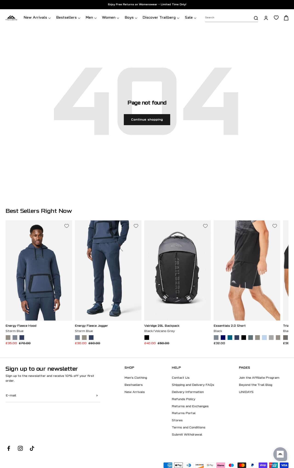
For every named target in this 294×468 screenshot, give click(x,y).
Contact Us (180, 378)
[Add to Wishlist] (66, 225)
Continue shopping (147, 119)
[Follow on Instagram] (20, 448)
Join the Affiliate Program (259, 378)
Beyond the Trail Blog (255, 385)
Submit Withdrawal (187, 434)
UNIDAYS (246, 392)
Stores (177, 420)
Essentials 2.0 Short (230, 326)
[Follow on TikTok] (32, 448)
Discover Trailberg (159, 18)
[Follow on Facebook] (9, 448)
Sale (189, 18)
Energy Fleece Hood (21, 326)
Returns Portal (183, 413)
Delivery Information (188, 392)
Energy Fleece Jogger (91, 326)
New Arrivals (35, 18)
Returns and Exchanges (190, 406)
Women (109, 18)
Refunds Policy (183, 399)
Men (89, 18)
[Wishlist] (276, 17)
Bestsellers (66, 18)
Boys (129, 18)
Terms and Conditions (188, 427)
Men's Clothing (135, 378)
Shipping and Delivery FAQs (193, 385)
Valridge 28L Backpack (161, 326)
